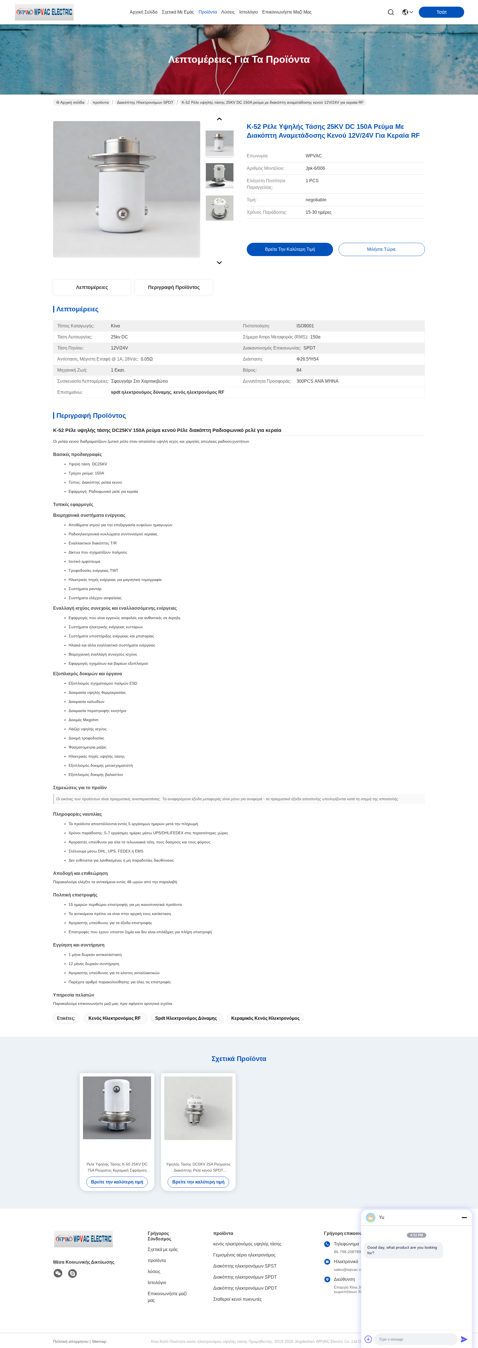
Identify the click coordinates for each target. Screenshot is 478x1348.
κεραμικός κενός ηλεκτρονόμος (265, 1018)
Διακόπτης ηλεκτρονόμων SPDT (145, 102)
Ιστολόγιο (248, 12)
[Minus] (464, 1217)
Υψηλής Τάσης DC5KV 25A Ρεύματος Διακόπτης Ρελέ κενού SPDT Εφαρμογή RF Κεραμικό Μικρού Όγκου (198, 1167)
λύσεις (228, 12)
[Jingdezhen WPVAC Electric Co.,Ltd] (44, 12)
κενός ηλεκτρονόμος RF (115, 1018)
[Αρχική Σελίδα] (83, 1245)
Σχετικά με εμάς (178, 12)
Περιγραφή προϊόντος (174, 287)
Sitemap (99, 1341)
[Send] (464, 1339)
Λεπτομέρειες (92, 287)
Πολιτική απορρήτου (71, 1341)
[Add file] (368, 1339)
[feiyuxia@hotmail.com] (72, 1273)
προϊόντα (208, 12)
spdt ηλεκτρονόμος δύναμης (186, 1018)
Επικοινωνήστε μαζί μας (287, 12)
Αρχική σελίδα (143, 12)
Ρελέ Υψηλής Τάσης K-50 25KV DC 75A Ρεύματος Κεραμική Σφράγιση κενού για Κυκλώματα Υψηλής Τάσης (117, 1167)
